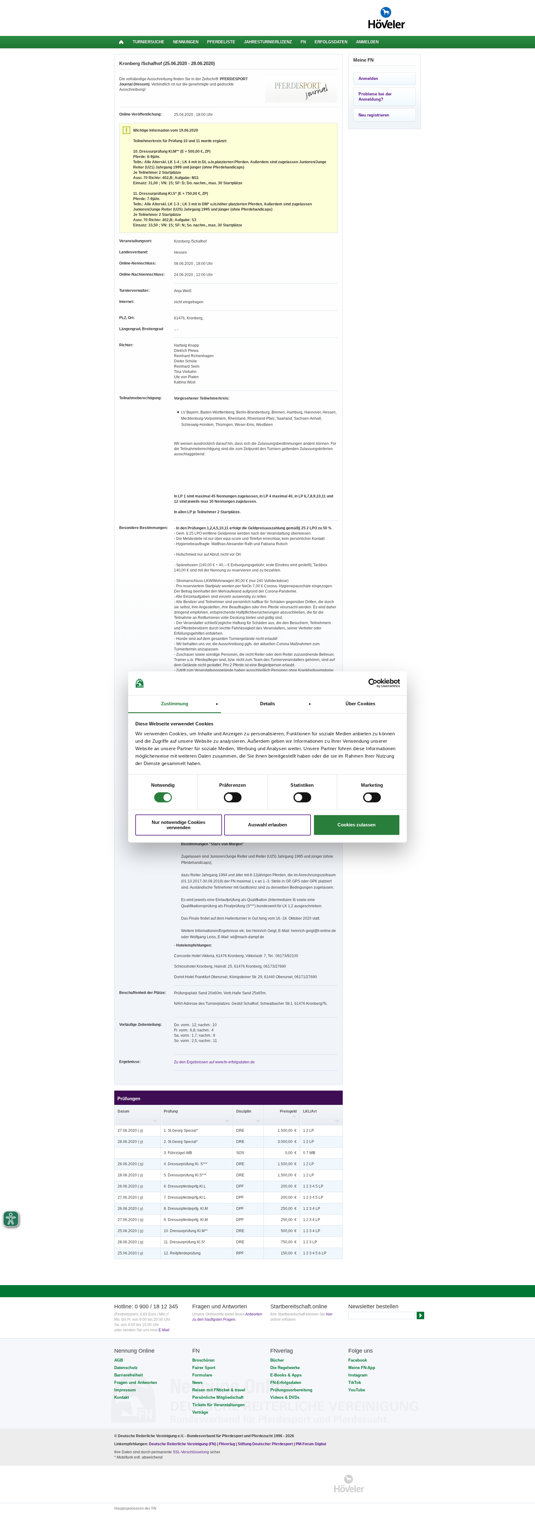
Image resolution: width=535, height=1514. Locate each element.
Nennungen (185, 42)
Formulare (202, 1375)
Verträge (200, 1412)
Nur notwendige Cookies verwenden (178, 825)
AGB (118, 1360)
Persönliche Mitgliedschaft (217, 1397)
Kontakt (121, 1397)
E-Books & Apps (286, 1375)
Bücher (277, 1360)
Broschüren (203, 1360)
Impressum (125, 1390)
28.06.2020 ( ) (130, 1142)
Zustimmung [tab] (175, 703)
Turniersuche (148, 42)
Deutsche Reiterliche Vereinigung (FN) (182, 1444)
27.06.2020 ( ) (130, 1130)
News (197, 1382)
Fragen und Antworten (135, 1382)
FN (303, 42)
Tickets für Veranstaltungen (218, 1404)
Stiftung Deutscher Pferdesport (265, 1444)
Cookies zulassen (356, 825)
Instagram (358, 1375)
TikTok (354, 1382)
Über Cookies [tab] (360, 703)
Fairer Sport (203, 1367)
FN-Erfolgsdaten (285, 1382)
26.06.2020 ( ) (130, 1164)
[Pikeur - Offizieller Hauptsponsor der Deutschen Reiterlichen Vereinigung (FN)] (141, 1483)
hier (329, 1314)
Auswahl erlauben (267, 825)
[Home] (121, 42)
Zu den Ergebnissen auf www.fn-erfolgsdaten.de (214, 1062)
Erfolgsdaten (331, 42)
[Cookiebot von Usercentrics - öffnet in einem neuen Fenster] (373, 683)
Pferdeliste (221, 42)
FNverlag (227, 1444)
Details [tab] (267, 703)
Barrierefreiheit (128, 1375)
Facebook (357, 1360)
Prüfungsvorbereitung (291, 1390)
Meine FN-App (361, 1367)
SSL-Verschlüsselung (191, 1452)
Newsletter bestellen (373, 1306)
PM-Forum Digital (311, 1444)
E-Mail (164, 1330)
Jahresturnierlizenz (268, 42)
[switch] (232, 798)
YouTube (356, 1390)
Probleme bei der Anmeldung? (375, 97)
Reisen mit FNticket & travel (218, 1390)
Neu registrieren (374, 115)
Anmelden (367, 42)
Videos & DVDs (284, 1397)
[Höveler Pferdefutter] (349, 1483)
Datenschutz (126, 1367)
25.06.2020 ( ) (130, 1231)
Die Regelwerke (285, 1367)
